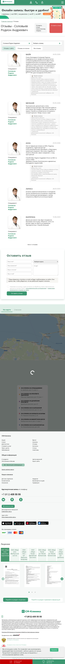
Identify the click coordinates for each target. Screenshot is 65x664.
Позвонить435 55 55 (50, 661)
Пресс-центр (5, 448)
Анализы (35, 442)
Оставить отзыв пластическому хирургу (40, 28)
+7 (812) (11, 494)
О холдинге (5, 459)
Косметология (6, 481)
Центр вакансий (37, 459)
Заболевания (5, 450)
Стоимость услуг (6, 446)
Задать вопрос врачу (8, 469)
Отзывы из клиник (23, 48)
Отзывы (34, 444)
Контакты (35, 446)
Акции (3, 440)
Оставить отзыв (56, 25)
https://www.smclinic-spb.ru (9, 517)
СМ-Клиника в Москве (8, 461)
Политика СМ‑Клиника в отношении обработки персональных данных (20, 632)
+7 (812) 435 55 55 (33, 616)
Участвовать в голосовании (13, 639)
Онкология (5, 483)
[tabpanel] (11, 576)
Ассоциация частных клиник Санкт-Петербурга (16, 644)
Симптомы (35, 450)
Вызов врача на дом (38, 481)
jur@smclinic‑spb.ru (7, 511)
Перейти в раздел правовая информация (45, 600)
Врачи (34, 440)
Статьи (34, 448)
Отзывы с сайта (8, 48)
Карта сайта (36, 461)
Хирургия (35, 479)
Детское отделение (7, 479)
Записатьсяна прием (18, 661)
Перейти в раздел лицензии (15, 600)
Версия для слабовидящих (14, 465)
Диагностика (5, 444)
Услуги (4, 442)
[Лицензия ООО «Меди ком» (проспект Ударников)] (11, 575)
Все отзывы (37, 48)
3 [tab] (35, 592)
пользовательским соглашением (36, 288)
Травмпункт (35, 483)
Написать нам (9, 506)
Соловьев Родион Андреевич (12, 73)
